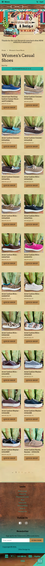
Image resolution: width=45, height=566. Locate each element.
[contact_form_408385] (40, 561)
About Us (22, 494)
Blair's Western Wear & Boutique (29, 547)
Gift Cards (22, 503)
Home (4, 50)
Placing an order (22, 497)
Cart (41, 2)
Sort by (4, 66)
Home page (22, 491)
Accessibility (22, 506)
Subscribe (36, 540)
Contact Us (22, 511)
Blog (22, 500)
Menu (7, 2)
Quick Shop (9, 107)
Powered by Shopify (10, 549)
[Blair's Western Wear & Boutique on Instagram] (25, 523)
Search (22, 508)
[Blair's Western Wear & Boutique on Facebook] (19, 523)
